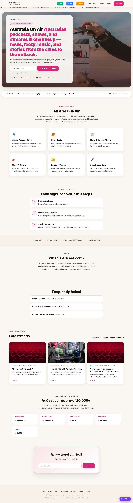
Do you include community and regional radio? (50, 307)
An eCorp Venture (15, 4)
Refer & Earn (125, 499)
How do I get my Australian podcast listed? (49, 314)
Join (60, 3)
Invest (80, 3)
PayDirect (56, 94)
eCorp (56, 491)
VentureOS (15, 94)
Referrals (103, 420)
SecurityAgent (37, 94)
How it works (92, 3)
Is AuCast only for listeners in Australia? (48, 299)
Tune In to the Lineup (47, 68)
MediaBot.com (74, 94)
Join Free (119, 3)
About (102, 3)
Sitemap (49, 491)
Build (70, 3)
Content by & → (108, 337)
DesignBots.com (83, 498)
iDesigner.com (55, 498)
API (44, 491)
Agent (109, 3)
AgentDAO (48, 420)
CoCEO (19, 433)
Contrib (75, 420)
